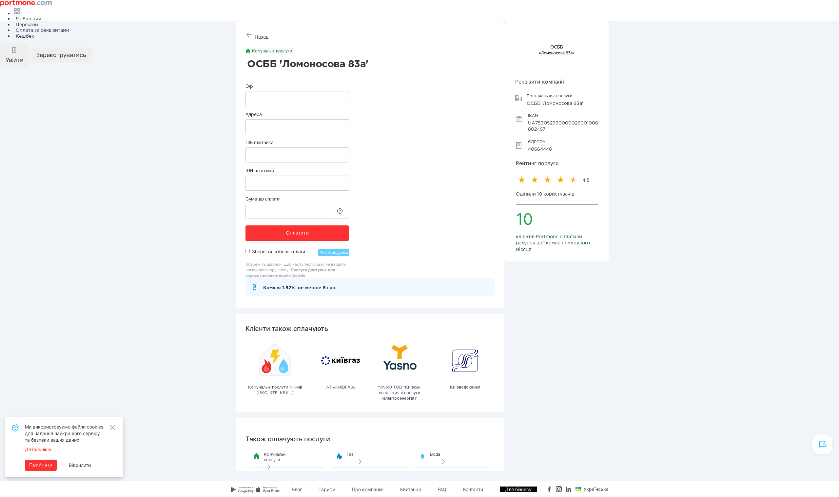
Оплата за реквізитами (42, 30)
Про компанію (367, 489)
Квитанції (410, 489)
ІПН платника (259, 170)
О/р (249, 86)
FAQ (442, 489)
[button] (14, 55)
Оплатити (297, 233)
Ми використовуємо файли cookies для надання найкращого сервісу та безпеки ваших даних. (64, 433)
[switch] (247, 251)
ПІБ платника (259, 142)
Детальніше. (38, 449)
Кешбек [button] (25, 36)
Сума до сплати (262, 198)
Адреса (253, 114)
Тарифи (327, 489)
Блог (297, 489)
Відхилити (80, 465)
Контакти (473, 489)
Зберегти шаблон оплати (278, 251)
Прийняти (40, 465)
